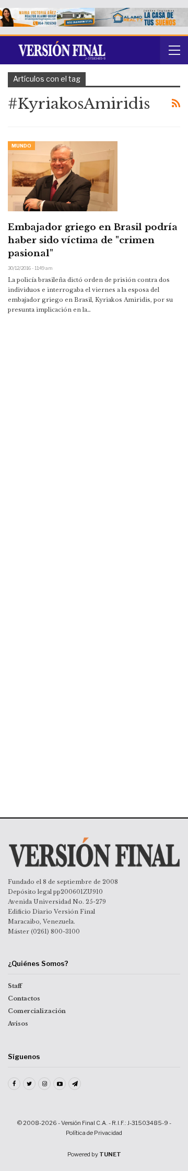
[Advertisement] (94, 401)
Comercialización (37, 1011)
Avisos (18, 1023)
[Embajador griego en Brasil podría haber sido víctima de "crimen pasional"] (63, 176)
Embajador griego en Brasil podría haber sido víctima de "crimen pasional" (93, 240)
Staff (15, 986)
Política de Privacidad (94, 1132)
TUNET (110, 1154)
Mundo (21, 146)
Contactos (24, 998)
